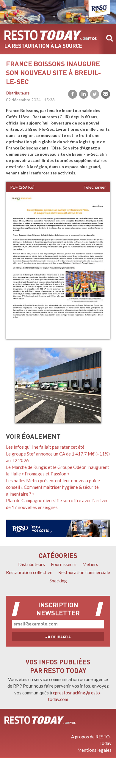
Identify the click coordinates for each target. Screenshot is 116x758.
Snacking (58, 580)
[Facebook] (72, 94)
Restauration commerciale (84, 572)
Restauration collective (29, 572)
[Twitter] (94, 94)
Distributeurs (18, 93)
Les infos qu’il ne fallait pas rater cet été (45, 447)
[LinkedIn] (83, 94)
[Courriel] (105, 94)
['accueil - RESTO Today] (40, 720)
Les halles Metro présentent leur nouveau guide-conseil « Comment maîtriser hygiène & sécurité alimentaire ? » (54, 487)
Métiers (90, 564)
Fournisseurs (63, 564)
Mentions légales (94, 750)
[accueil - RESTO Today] (50, 35)
